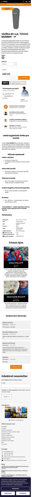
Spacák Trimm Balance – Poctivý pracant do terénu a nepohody (14, 475)
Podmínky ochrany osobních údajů (10, 432)
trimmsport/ (7, 458)
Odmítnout (8, 493)
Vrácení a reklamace (6, 435)
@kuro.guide (16, 300)
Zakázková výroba (6, 439)
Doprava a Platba (5, 433)
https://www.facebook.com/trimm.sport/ (14, 457)
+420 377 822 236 (8, 453)
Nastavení (15, 488)
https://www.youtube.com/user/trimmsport (15, 460)
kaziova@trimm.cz (8, 451)
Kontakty (3, 428)
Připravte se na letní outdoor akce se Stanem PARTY (14, 471)
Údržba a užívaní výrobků (7, 437)
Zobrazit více (16, 367)
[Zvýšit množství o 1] (15, 78)
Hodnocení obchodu (16, 316)
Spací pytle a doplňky (21, 219)
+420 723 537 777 (8, 455)
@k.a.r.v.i (16, 266)
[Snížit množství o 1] (8, 78)
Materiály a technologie (7, 440)
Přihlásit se (6, 397)
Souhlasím (22, 493)
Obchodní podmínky (6, 430)
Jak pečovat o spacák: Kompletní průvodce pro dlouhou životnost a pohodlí (15, 467)
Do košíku (25, 78)
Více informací (18, 485)
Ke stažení (4, 444)
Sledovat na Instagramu (17, 420)
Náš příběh (4, 426)
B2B (2, 442)
